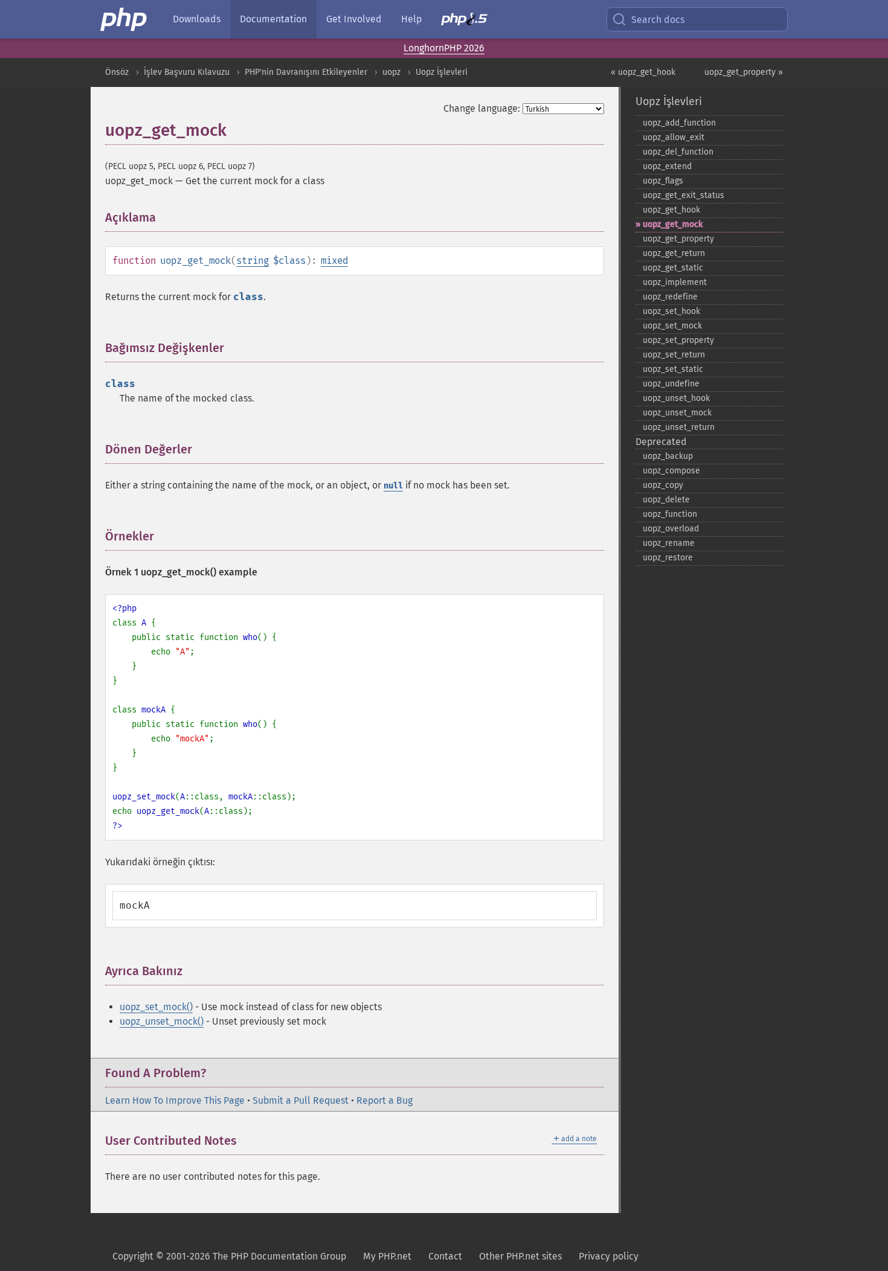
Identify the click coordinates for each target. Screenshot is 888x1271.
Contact (445, 1256)
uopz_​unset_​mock (677, 413)
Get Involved (354, 19)
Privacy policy (609, 1256)
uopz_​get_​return (674, 253)
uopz (391, 72)
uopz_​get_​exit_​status (683, 195)
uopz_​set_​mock (672, 326)
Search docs (657, 19)
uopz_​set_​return (674, 355)
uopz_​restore (668, 557)
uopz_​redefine (670, 297)
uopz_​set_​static (673, 369)
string (252, 260)
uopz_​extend (667, 166)
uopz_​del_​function (678, 152)
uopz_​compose (671, 471)
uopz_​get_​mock (673, 224)
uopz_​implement (675, 282)
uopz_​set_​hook (671, 311)
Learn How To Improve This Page (175, 1100)
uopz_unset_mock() (162, 1021)
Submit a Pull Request (301, 1100)
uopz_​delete (666, 500)
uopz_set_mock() (156, 1007)
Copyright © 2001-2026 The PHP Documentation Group (229, 1256)
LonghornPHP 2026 (444, 48)
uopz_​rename (669, 543)
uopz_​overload (671, 528)
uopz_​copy (663, 485)
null (393, 486)
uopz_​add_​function (679, 123)
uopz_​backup (668, 456)
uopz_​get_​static (673, 268)
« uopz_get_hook (643, 72)
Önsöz (117, 72)
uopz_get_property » (743, 72)
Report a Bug (384, 1100)
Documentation (273, 19)
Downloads (196, 19)
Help (411, 19)
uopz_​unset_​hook (676, 398)
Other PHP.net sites (520, 1256)
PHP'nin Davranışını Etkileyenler (306, 72)
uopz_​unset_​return (679, 427)
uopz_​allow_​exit (673, 137)
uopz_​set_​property (678, 340)
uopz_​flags (663, 181)
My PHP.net (387, 1256)
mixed (334, 260)
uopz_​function (670, 514)
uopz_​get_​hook (671, 210)
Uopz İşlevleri (442, 72)
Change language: (481, 108)
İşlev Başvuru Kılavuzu (187, 72)
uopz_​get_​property (678, 239)
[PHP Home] (124, 19)
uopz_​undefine (671, 384)
